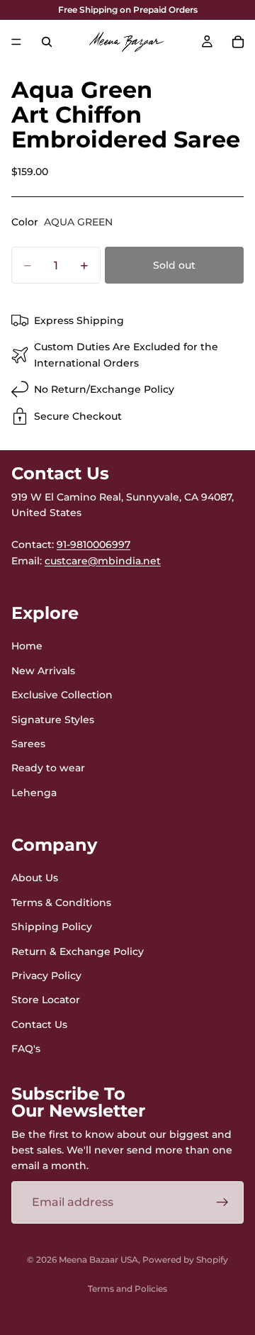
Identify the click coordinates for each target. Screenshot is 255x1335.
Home (26, 646)
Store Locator (45, 1000)
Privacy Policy (46, 975)
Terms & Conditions (61, 902)
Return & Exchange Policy (77, 951)
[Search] (46, 41)
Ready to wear (48, 768)
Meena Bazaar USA (98, 1259)
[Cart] (238, 41)
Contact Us (39, 1024)
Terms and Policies (127, 1288)
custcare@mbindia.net (103, 560)
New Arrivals (43, 670)
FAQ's (25, 1049)
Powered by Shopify (185, 1259)
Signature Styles (52, 719)
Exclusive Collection (62, 695)
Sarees (28, 743)
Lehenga (34, 792)
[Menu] (16, 42)
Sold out (174, 265)
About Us (34, 878)
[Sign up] (222, 1202)
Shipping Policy (51, 927)
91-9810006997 (93, 545)
